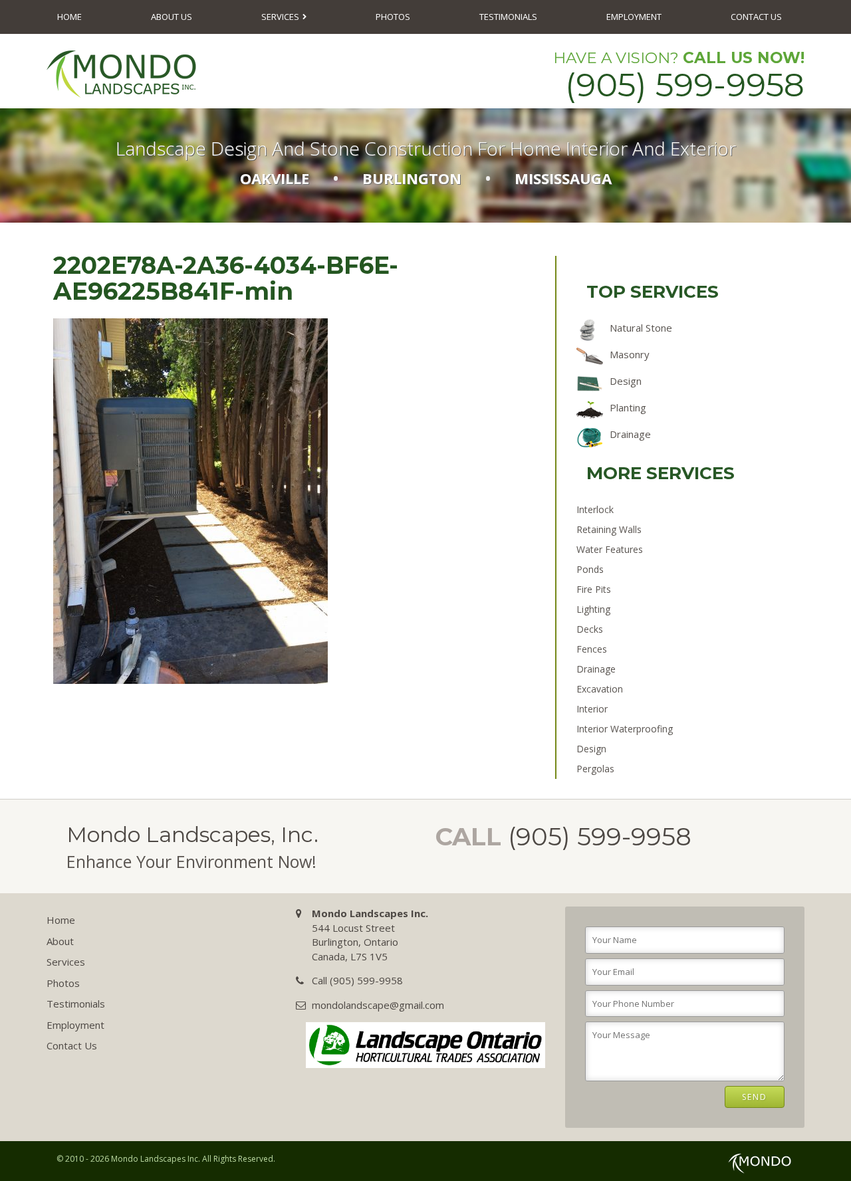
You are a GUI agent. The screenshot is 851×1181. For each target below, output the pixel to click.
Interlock (595, 509)
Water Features (609, 549)
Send (754, 1097)
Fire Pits (593, 589)
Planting (628, 407)
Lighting (593, 609)
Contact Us (756, 17)
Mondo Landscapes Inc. (155, 1158)
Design (626, 380)
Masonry (630, 354)
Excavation (599, 689)
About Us (171, 17)
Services (280, 17)
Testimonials (508, 17)
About (60, 941)
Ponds (590, 569)
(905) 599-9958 (684, 84)
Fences (591, 649)
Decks (589, 629)
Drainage (630, 434)
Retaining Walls (609, 529)
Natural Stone (641, 327)
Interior (592, 708)
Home (69, 17)
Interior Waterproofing (624, 728)
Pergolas (595, 768)
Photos (393, 17)
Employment (634, 17)
